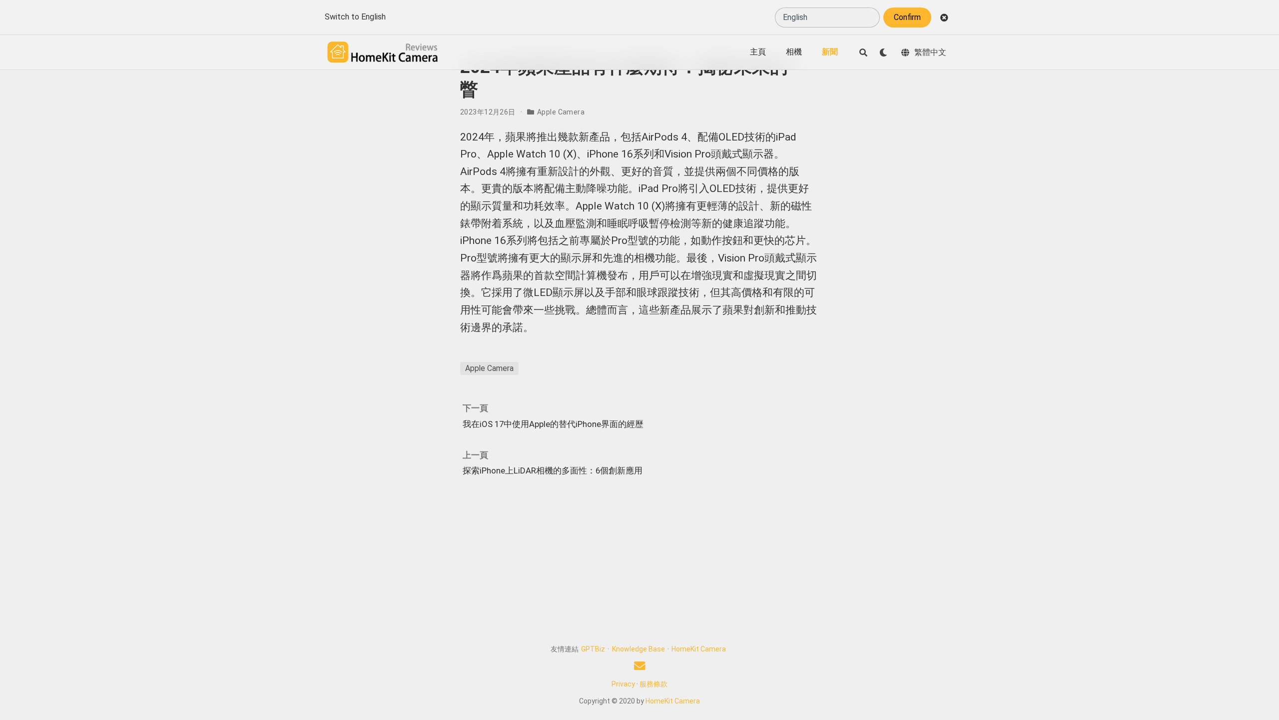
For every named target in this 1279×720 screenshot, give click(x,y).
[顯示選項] (883, 52)
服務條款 (653, 684)
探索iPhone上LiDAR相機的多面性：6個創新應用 (552, 471)
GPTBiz (593, 649)
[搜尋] (863, 52)
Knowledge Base (638, 649)
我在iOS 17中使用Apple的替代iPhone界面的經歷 (553, 424)
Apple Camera (561, 112)
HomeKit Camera (698, 649)
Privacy (623, 684)
